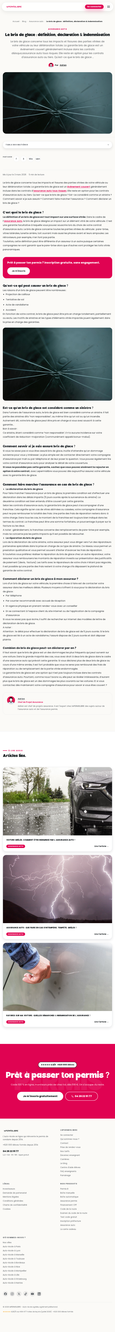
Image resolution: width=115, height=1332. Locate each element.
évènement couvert (78, 186)
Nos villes (7, 1242)
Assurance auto (36, 21)
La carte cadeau (68, 1229)
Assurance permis (68, 1201)
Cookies (7, 1209)
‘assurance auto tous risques (49, 190)
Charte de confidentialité (15, 1205)
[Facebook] (5, 1293)
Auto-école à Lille (11, 1275)
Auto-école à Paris (11, 1246)
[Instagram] (12, 1293)
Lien (38, 158)
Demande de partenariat (15, 1193)
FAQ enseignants (68, 1171)
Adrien (63, 65)
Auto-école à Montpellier (15, 1271)
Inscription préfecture (70, 1221)
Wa (31, 158)
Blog (24, 21)
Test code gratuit (68, 1217)
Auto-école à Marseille (13, 1254)
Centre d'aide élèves (70, 1167)
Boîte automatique (69, 1197)
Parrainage (65, 1175)
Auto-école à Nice (11, 1266)
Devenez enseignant (70, 1155)
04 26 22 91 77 (83, 1096)
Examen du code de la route (73, 1213)
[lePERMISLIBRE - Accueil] (14, 7)
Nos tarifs (64, 1151)
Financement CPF (68, 1205)
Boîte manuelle (67, 1193)
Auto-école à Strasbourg (15, 1279)
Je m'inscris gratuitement (40, 1096)
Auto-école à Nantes (13, 1283)
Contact (64, 1143)
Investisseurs (9, 1189)
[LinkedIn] (39, 1293)
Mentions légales (11, 1197)
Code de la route (68, 1209)
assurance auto (13, 221)
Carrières (64, 1159)
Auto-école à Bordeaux (14, 1262)
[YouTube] (32, 1293)
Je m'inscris (18, 271)
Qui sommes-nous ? (69, 1139)
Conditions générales (13, 1201)
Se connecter (94, 6)
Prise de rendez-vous (70, 1147)
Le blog (63, 1163)
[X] (19, 1293)
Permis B (64, 1189)
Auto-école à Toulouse (14, 1258)
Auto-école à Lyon (11, 1250)
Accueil (16, 21)
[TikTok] (25, 1293)
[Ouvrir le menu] (108, 7)
